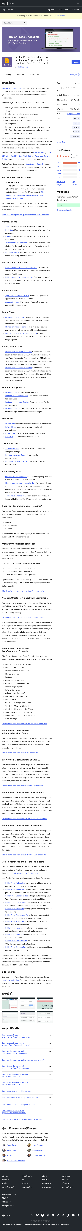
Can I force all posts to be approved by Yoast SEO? (22, 1119)
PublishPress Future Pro (14, 909)
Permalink (9, 436)
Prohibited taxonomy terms (16, 461)
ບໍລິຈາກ (66, 1183)
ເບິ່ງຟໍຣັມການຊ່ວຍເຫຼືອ (64, 210)
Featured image (11, 392)
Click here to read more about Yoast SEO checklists (22, 786)
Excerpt (8, 236)
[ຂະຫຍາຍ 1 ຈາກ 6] (15, 1000)
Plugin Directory (7, 10)
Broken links (10, 433)
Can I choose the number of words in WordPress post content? (16, 1044)
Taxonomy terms (12, 448)
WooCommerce (39, 153)
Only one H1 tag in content (16, 477)
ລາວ (8, 1215)
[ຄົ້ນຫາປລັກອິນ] (25, 23)
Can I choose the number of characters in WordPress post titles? (16, 1036)
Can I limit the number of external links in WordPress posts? (15, 1083)
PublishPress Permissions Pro (16, 915)
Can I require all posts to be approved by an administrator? (14, 1112)
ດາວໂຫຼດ (75, 62)
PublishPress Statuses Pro (15, 947)
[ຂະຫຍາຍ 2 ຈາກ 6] (32, 1000)
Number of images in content (16, 327)
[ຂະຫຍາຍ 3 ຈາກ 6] (50, 1000)
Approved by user (12, 302)
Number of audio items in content (18, 352)
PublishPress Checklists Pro (16, 902)
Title (7, 227)
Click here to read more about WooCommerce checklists (24, 724)
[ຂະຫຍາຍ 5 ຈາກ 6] (32, 1014)
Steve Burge (11, 1150)
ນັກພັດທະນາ (46, 1183)
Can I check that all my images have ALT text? (20, 1098)
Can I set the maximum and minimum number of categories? (14, 1052)
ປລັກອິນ (25, 1183)
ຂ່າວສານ (5, 1180)
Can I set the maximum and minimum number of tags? (23, 1060)
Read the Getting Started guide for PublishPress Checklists (25, 215)
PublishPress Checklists (11, 88)
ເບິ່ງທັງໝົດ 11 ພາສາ (73, 114)
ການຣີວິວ (20, 74)
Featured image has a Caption (17, 402)
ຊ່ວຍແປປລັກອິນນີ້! (59, 16)
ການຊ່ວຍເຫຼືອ (75, 74)
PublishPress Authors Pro (15, 883)
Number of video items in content (18, 368)
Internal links (10, 424)
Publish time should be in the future (19, 277)
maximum (76, 127)
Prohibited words (12, 252)
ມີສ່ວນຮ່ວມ (66, 1176)
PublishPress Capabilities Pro (16, 896)
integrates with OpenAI (34, 164)
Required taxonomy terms (15, 455)
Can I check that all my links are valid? (17, 1091)
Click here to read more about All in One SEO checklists (24, 855)
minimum (76, 132)
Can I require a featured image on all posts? (19, 1105)
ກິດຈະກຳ (65, 1180)
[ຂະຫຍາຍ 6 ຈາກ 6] (50, 1014)
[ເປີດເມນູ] (78, 3)
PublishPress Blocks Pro (14, 889)
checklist (76, 123)
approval (76, 119)
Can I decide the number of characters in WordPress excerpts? (16, 1067)
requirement (75, 136)
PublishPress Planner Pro (15, 921)
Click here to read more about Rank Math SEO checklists (24, 819)
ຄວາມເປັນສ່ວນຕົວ (8, 1187)
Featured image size (13, 408)
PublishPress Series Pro (14, 934)
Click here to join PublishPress (26, 873)
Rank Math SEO (24, 156)
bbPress (6, 1202)
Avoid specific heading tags (16, 243)
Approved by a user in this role (17, 295)
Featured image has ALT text (16, 396)
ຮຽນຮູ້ (44, 1176)
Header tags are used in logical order (19, 483)
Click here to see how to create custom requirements (23, 617)
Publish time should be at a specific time (21, 267)
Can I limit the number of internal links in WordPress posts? (15, 1075)
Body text (9, 230)
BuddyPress (8, 1206)
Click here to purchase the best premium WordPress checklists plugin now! (25, 195)
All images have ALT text (15, 317)
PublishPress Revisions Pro (16, 928)
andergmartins (37, 1150)
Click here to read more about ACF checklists (20, 753)
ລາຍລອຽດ (8, 74)
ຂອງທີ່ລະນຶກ (67, 1187)
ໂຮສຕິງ (4, 1183)
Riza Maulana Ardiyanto (16, 1160)
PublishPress (23, 67)
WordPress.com (9, 1194)
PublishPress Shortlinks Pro (16, 941)
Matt (5, 1198)
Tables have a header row (15, 496)
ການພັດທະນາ (34, 74)
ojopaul (9, 1155)
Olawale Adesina (38, 1155)
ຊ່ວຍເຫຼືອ (45, 1180)
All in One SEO (12, 156)
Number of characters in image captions (21, 333)
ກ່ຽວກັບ (5, 1176)
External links (10, 427)
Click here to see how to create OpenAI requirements (23, 591)
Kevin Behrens (37, 1145)
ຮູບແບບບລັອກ (27, 1187)
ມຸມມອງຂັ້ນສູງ (61, 142)
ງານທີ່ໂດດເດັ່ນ (27, 1176)
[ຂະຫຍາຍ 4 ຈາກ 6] (15, 1014)
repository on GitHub (10, 980)
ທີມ (23, 1180)
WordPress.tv (48, 1187)
